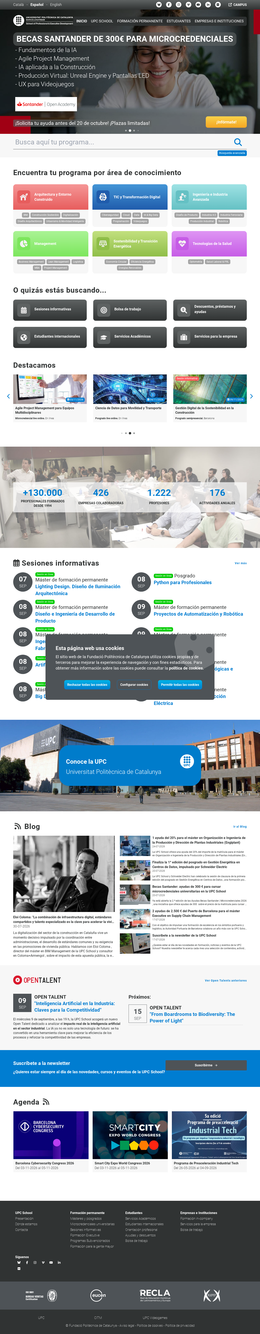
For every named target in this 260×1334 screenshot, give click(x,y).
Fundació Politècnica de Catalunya (93, 1325)
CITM (98, 1318)
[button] (121, 130)
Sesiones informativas (85, 1230)
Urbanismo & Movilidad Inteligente (65, 221)
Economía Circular (116, 261)
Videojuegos (140, 221)
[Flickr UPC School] (217, 5)
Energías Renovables (130, 267)
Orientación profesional (141, 1230)
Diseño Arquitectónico (30, 221)
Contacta (21, 1230)
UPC (41, 1318)
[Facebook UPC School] (168, 5)
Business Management (31, 261)
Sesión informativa (187, 378)
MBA (37, 267)
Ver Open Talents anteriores (226, 980)
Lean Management (58, 261)
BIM (26, 215)
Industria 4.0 (209, 215)
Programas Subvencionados (90, 1241)
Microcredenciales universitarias (92, 1224)
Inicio (81, 21)
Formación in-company (196, 1219)
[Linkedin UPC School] (208, 5)
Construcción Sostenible (45, 215)
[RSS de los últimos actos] (46, 1102)
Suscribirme (203, 1065)
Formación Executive (85, 1235)
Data (136, 215)
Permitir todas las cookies (180, 685)
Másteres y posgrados (86, 1219)
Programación (121, 221)
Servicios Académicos (140, 1219)
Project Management (55, 267)
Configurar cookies (134, 685)
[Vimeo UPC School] (188, 5)
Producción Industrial (202, 221)
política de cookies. (186, 668)
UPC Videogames (155, 1318)
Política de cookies (150, 1325)
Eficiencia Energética (142, 261)
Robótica (223, 221)
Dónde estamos (26, 1224)
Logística (78, 261)
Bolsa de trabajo (136, 1241)
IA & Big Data (151, 215)
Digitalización (70, 215)
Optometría (196, 261)
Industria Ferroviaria (231, 215)
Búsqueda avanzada (232, 153)
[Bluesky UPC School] (158, 5)
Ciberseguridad (110, 215)
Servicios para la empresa (198, 1224)
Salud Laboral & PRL (218, 261)
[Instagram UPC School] (178, 5)
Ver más (241, 563)
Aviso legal (126, 1325)
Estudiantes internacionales (144, 1224)
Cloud (126, 215)
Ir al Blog (240, 826)
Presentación (24, 1219)
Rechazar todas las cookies (87, 685)
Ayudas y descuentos (140, 1235)
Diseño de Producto (187, 215)
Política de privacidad (180, 1325)
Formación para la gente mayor (92, 1246)
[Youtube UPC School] (198, 5)
